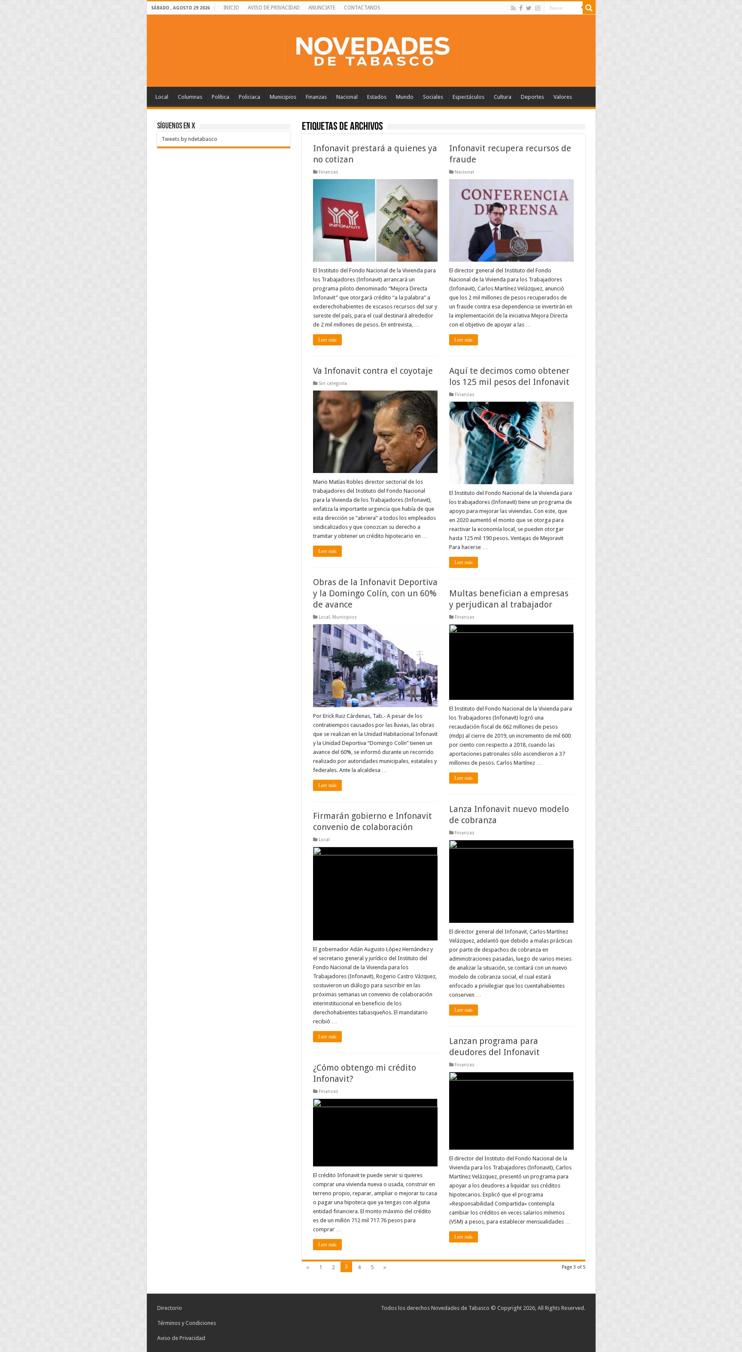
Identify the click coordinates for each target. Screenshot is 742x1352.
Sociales (433, 97)
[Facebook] (520, 8)
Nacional (347, 97)
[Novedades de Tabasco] (371, 49)
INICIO (231, 8)
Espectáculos (468, 97)
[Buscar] (589, 7)
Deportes (532, 97)
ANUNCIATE (321, 8)
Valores (562, 97)
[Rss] (513, 8)
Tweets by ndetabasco (189, 139)
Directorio (169, 1308)
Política (220, 97)
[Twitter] (528, 8)
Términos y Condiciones (186, 1323)
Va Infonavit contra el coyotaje (373, 371)
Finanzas (316, 97)
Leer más (327, 340)
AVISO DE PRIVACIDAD (274, 8)
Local (161, 97)
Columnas (190, 97)
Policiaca (249, 97)
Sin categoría (333, 383)
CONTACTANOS (362, 8)
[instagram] (537, 8)
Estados (376, 97)
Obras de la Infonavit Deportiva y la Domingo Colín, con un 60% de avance (375, 593)
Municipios (283, 97)
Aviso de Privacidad (181, 1338)
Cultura (502, 97)
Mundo (405, 97)
